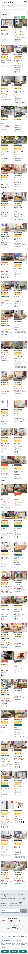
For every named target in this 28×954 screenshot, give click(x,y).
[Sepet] (26, 2)
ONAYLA (23, 911)
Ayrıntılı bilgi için (12, 906)
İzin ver (23, 17)
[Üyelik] (22, 2)
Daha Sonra (16, 17)
